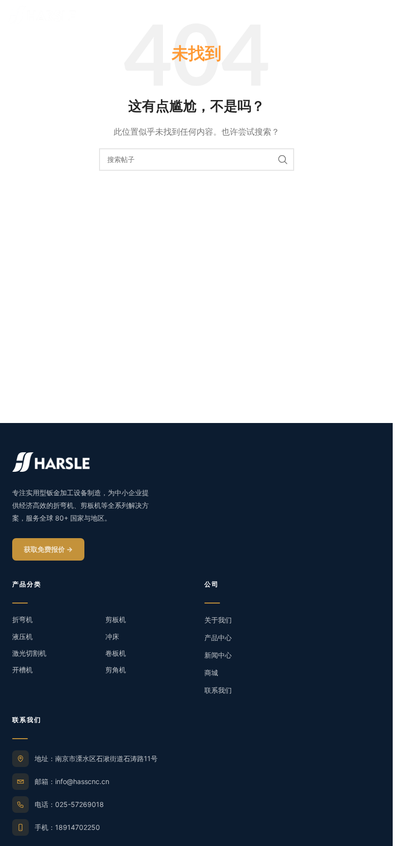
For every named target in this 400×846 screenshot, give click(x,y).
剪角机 (115, 669)
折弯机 (22, 619)
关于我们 (218, 620)
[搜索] (283, 159)
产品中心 (218, 637)
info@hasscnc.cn (82, 781)
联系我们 (218, 690)
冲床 (112, 636)
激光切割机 (29, 653)
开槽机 (22, 669)
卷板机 (115, 653)
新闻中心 (218, 655)
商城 (211, 672)
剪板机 (115, 619)
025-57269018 (79, 804)
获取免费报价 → (48, 549)
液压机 (22, 636)
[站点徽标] (41, 13)
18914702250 (77, 827)
